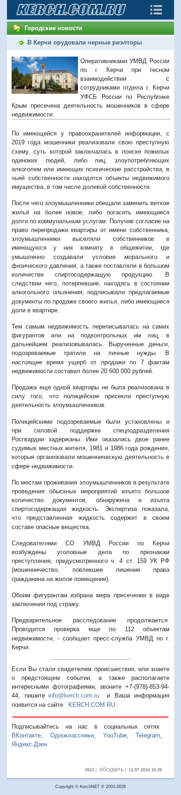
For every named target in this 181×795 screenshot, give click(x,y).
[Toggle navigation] (155, 9)
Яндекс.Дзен (29, 744)
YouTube (115, 735)
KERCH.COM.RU (91, 704)
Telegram (148, 735)
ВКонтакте (26, 735)
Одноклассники (72, 735)
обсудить (111, 769)
